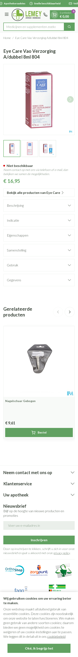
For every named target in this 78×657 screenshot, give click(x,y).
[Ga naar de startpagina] (27, 15)
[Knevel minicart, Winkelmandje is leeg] (54, 14)
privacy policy (61, 553)
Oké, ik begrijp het (39, 648)
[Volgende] (70, 99)
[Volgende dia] (70, 312)
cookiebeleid (56, 636)
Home (7, 38)
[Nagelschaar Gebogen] (39, 361)
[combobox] (33, 27)
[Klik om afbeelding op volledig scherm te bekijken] (39, 99)
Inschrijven (39, 540)
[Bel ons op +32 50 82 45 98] (45, 15)
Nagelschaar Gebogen (20, 401)
